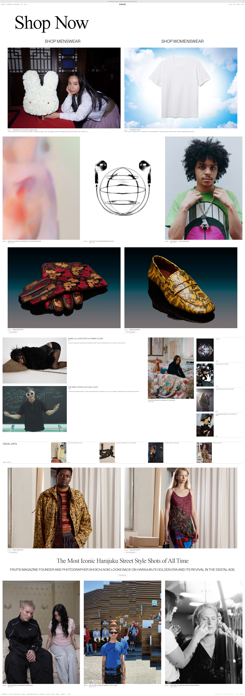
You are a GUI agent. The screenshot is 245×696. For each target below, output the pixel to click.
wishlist (238, 4)
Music (90, 242)
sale (22, 4)
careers (23, 694)
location (10, 694)
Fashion (9, 130)
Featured (9, 329)
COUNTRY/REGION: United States (32, 694)
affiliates (48, 694)
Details (136, 1)
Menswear (3, 4)
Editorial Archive (16, 694)
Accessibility (242, 694)
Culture (9, 242)
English (230, 4)
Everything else (16, 4)
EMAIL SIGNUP (42, 694)
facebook (57, 694)
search (25, 4)
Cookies (237, 694)
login (234, 4)
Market (125, 130)
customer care (4, 694)
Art (116, 462)
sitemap (52, 694)
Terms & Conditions (225, 694)
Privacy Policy (232, 694)
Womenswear (9, 4)
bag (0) (242, 4)
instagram (63, 694)
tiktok (69, 694)
